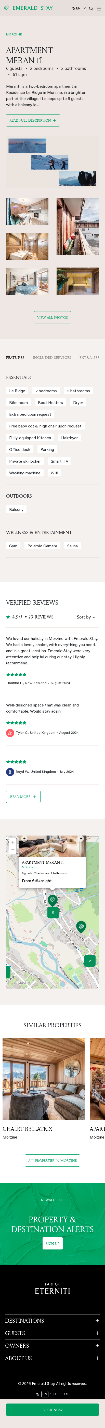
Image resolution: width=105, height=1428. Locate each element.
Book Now (53, 1409)
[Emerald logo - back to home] (29, 8)
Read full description (30, 120)
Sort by (84, 617)
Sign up (52, 1243)
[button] (52, 901)
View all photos (52, 317)
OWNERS (17, 1345)
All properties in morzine (52, 1160)
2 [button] (90, 961)
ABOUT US (18, 1358)
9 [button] (53, 913)
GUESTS (15, 1333)
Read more (20, 796)
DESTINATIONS (24, 1320)
